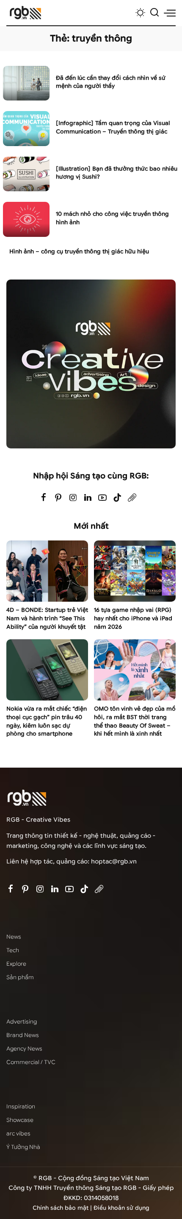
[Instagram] (73, 498)
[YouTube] (102, 498)
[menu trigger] (170, 12)
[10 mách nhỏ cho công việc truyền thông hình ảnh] (26, 219)
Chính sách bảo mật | (63, 1207)
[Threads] (132, 498)
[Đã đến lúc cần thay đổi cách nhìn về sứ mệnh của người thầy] (26, 83)
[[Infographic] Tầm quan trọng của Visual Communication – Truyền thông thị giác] (26, 128)
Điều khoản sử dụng (121, 1207)
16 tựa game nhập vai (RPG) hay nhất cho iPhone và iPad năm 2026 (133, 618)
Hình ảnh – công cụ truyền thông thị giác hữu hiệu (79, 251)
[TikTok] (117, 498)
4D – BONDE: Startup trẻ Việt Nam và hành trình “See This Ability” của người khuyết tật (47, 618)
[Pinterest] (58, 498)
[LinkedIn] (88, 498)
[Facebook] (43, 498)
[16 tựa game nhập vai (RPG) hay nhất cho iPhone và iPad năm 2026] (135, 571)
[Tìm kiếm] (154, 12)
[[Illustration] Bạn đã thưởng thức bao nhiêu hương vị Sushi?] (26, 174)
